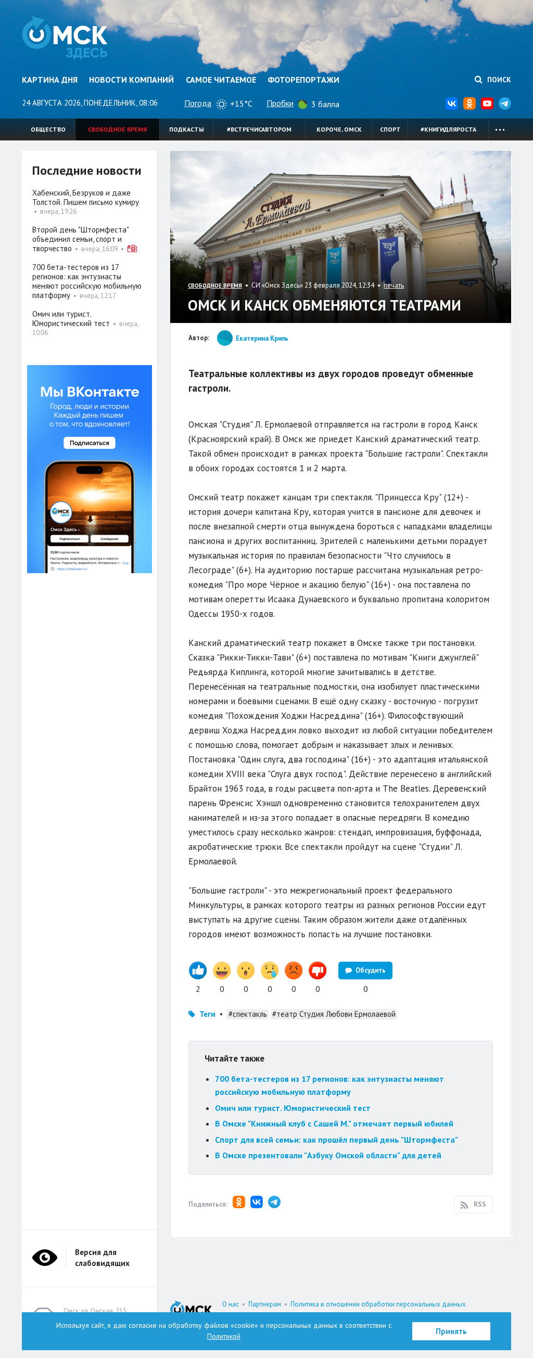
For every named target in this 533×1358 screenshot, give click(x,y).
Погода (197, 103)
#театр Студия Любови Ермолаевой (334, 1014)
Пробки (280, 103)
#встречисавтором (259, 129)
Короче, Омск (339, 129)
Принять (451, 1331)
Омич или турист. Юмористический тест (293, 1108)
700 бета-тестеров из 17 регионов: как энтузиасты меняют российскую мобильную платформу (87, 281)
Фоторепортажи (303, 79)
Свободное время (117, 129)
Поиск (498, 79)
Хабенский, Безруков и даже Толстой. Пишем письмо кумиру (85, 197)
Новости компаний (131, 79)
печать (394, 285)
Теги (207, 1014)
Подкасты (186, 129)
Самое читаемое (221, 79)
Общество (48, 129)
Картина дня (50, 79)
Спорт (390, 129)
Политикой (223, 1336)
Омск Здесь (65, 37)
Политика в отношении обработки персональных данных (378, 1304)
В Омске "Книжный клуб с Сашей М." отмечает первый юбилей (334, 1123)
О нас (230, 1304)
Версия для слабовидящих (102, 1257)
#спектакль (248, 1014)
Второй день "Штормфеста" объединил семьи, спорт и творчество (80, 239)
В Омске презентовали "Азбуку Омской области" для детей (328, 1155)
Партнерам (264, 1304)
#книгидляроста (448, 129)
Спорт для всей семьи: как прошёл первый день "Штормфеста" (336, 1139)
